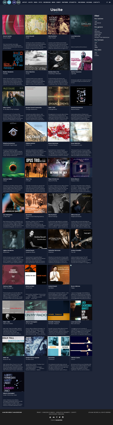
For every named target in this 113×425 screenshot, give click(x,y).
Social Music (29, 288)
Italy (96, 24)
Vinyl (96, 45)
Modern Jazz (98, 34)
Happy (73, 288)
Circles (73, 38)
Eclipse (5, 180)
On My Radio (29, 323)
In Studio (28, 180)
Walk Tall (5, 357)
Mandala (5, 73)
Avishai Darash (30, 250)
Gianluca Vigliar (7, 179)
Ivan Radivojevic (7, 214)
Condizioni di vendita (48, 412)
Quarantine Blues (30, 252)
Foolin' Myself (52, 38)
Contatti (96, 2)
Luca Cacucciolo (76, 322)
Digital (96, 47)
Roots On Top (6, 359)
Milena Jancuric (75, 214)
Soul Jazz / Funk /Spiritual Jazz (102, 37)
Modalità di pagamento (63, 412)
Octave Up (29, 145)
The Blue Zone (30, 359)
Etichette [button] (72, 2)
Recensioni (47, 2)
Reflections (6, 252)
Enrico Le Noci (30, 286)
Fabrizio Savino (75, 357)
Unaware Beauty (52, 145)
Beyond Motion (75, 109)
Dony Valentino (30, 72)
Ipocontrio (29, 214)
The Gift (73, 252)
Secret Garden (7, 36)
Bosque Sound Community (34, 107)
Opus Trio (29, 179)
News (53, 2)
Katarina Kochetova (77, 107)
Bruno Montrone (53, 143)
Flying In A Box (75, 180)
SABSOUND (61, 414)
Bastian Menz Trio (53, 72)
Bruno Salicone (75, 286)
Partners (65, 2)
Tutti (96, 21)
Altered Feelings (52, 216)
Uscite (30, 2)
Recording (81, 2)
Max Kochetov (52, 36)
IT (107, 2)
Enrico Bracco (75, 179)
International (98, 23)
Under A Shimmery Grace (10, 395)
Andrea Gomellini (76, 250)
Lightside (73, 73)
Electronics (97, 31)
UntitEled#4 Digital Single (10, 145)
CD (95, 44)
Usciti (96, 54)
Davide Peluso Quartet (32, 357)
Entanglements (52, 109)
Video (35, 2)
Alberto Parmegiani (31, 322)
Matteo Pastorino (76, 72)
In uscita (97, 55)
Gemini (73, 359)
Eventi (58, 2)
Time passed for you (76, 145)
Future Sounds (98, 32)
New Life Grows (75, 323)
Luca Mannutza (75, 36)
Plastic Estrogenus (8, 288)
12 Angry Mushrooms (31, 109)
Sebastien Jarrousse (54, 250)
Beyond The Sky (52, 180)
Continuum (51, 359)
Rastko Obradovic (8, 72)
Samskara (51, 288)
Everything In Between (54, 73)
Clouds (27, 73)
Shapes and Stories (76, 216)
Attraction (51, 252)
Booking (89, 2)
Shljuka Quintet (30, 143)
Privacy (39, 412)
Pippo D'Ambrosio (53, 179)
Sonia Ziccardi (30, 36)
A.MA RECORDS (53, 414)
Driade (27, 38)
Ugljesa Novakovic (8, 250)
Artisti (24, 2)
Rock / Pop (97, 36)
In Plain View (6, 216)
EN (109, 2)
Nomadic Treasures (54, 322)
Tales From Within (8, 323)
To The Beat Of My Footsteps (11, 109)
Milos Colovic (7, 107)
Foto (40, 2)
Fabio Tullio (51, 107)
